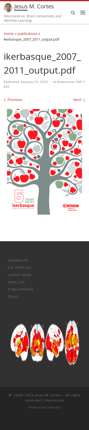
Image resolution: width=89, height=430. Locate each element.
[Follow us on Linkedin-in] (41, 420)
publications (27, 33)
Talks (13, 296)
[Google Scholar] (48, 420)
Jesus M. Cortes (48, 395)
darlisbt (54, 407)
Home (9, 33)
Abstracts (18, 260)
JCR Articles (19, 267)
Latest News (20, 275)
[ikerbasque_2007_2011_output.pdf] (44, 163)
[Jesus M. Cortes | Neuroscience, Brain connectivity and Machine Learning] (8, 7)
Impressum (54, 400)
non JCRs (16, 282)
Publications (21, 289)
